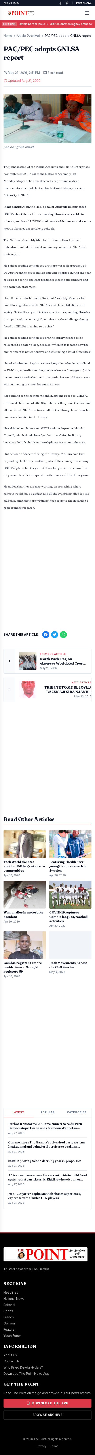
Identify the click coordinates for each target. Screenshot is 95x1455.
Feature (9, 1329)
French (9, 1317)
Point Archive (83, 3)
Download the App (50, 1403)
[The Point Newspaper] (66, 3)
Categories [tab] (76, 1112)
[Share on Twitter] (54, 634)
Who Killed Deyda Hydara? (23, 1367)
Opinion (9, 1323)
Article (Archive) (28, 35)
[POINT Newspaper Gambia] (60, 3)
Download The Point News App (26, 1373)
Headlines (11, 1292)
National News (14, 1298)
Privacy (41, 1446)
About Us (10, 1355)
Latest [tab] (18, 1112)
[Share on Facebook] (45, 634)
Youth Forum (12, 1335)
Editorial (9, 1305)
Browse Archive (47, 1415)
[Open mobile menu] (87, 13)
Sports (8, 1311)
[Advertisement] (47, 569)
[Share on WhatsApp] (63, 634)
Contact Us (11, 1361)
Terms (54, 1446)
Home (8, 35)
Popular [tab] (47, 1112)
